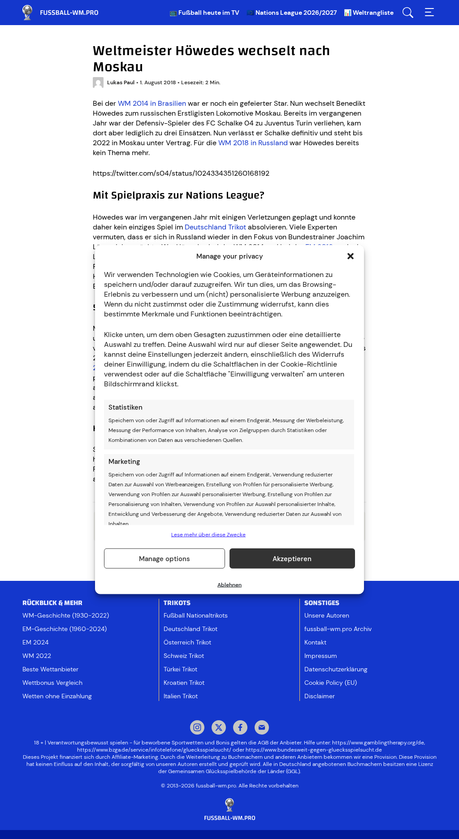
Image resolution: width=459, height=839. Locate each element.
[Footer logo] (229, 809)
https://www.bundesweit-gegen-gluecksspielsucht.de (314, 749)
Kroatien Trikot (184, 683)
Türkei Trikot (180, 669)
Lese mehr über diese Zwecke (208, 534)
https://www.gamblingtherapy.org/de (378, 742)
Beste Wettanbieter (50, 669)
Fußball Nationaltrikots (196, 615)
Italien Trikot (181, 696)
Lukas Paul (120, 82)
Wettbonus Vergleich (52, 683)
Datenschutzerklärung (336, 669)
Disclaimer (319, 696)
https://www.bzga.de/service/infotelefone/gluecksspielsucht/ (154, 749)
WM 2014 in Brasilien (152, 103)
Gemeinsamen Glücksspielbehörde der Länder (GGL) (234, 771)
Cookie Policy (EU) (330, 683)
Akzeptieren (292, 558)
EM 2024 (35, 642)
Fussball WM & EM (67, 12)
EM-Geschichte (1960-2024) (64, 629)
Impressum (320, 656)
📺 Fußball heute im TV (204, 13)
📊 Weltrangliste (369, 13)
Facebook (240, 728)
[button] (350, 256)
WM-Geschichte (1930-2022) (65, 615)
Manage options (164, 558)
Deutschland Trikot (215, 227)
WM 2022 (36, 656)
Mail (262, 728)
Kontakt (315, 642)
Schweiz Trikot (184, 656)
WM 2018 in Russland (253, 142)
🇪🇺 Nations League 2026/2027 (292, 13)
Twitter (219, 728)
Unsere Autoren (326, 615)
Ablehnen (229, 585)
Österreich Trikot (187, 642)
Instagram (197, 728)
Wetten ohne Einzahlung (57, 696)
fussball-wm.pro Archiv (338, 629)
